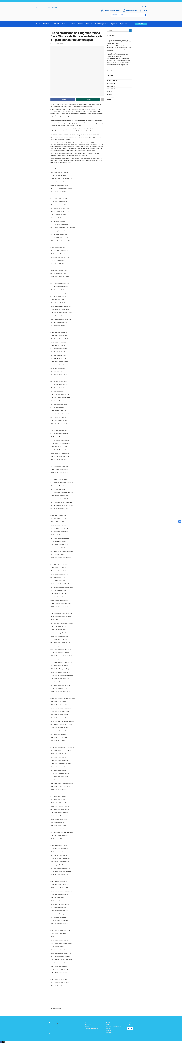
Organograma (124, 24)
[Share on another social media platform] (102, 99)
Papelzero (114, 24)
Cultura (73, 24)
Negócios (89, 24)
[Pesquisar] (145, 15)
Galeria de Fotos (112, 80)
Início (38, 24)
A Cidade (56, 24)
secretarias (110, 97)
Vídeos (109, 99)
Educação (110, 75)
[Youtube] (145, 6)
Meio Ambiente (111, 89)
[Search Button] (130, 30)
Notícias (109, 91)
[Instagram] (142, 6)
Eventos (80, 24)
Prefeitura (46, 24)
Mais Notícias (56, 28)
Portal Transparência (101, 24)
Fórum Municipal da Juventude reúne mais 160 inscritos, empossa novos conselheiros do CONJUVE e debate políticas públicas (119, 41)
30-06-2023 (52, 43)
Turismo (64, 24)
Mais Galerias (111, 83)
